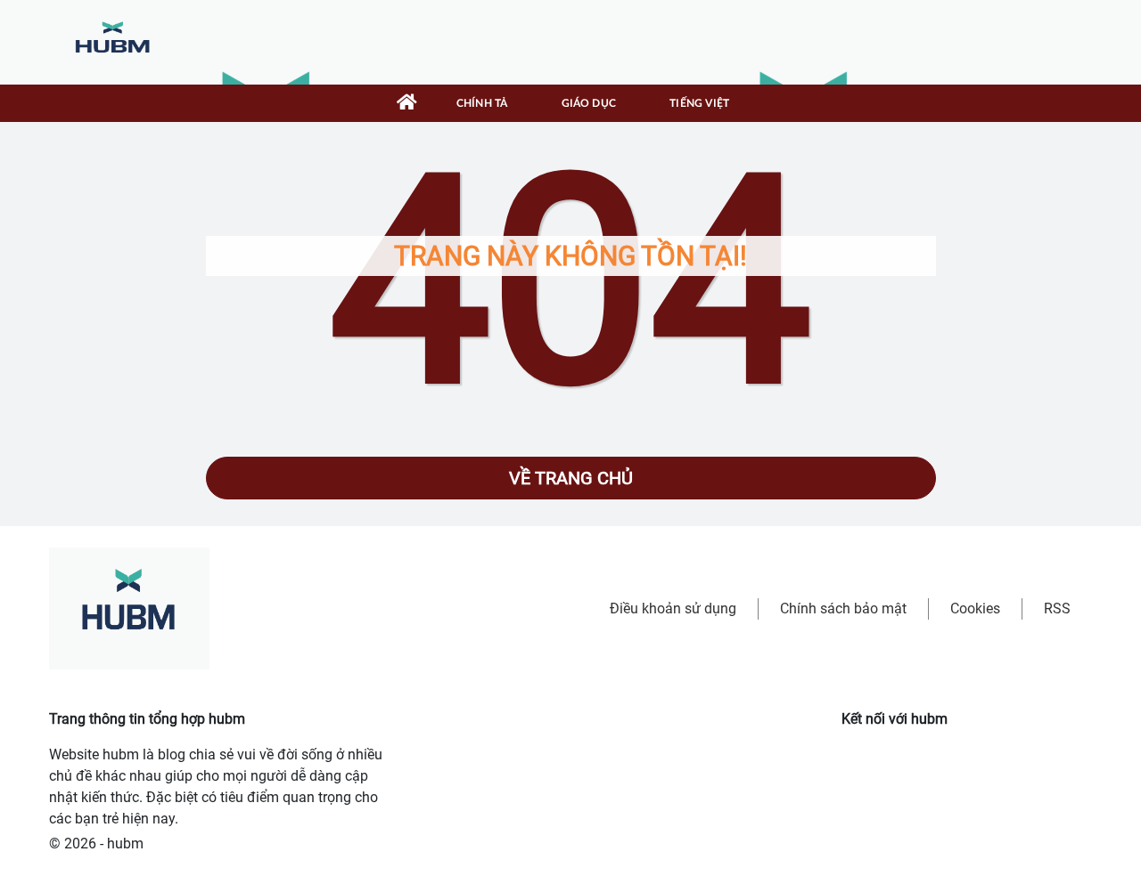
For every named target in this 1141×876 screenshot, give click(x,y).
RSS (1057, 608)
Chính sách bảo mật (843, 608)
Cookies (975, 608)
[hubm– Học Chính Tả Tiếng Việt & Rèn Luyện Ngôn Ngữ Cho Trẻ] (113, 41)
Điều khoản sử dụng (673, 608)
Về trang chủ (571, 478)
